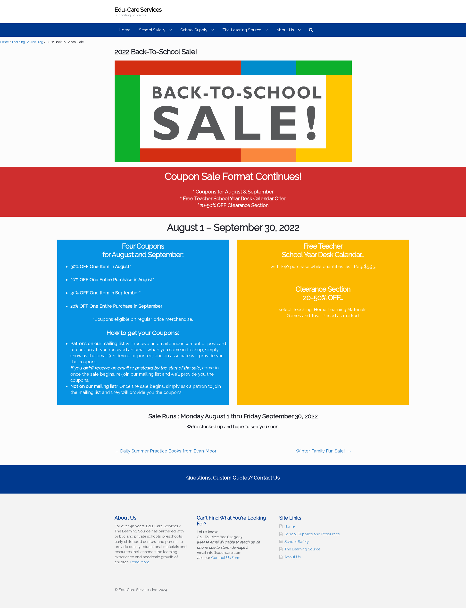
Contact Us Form (225, 558)
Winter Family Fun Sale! (324, 450)
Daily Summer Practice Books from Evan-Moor (165, 450)
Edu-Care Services (138, 9)
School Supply (193, 29)
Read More (139, 562)
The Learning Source (241, 29)
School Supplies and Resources (312, 534)
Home (125, 29)
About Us (285, 29)
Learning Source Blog (27, 42)
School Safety (152, 29)
